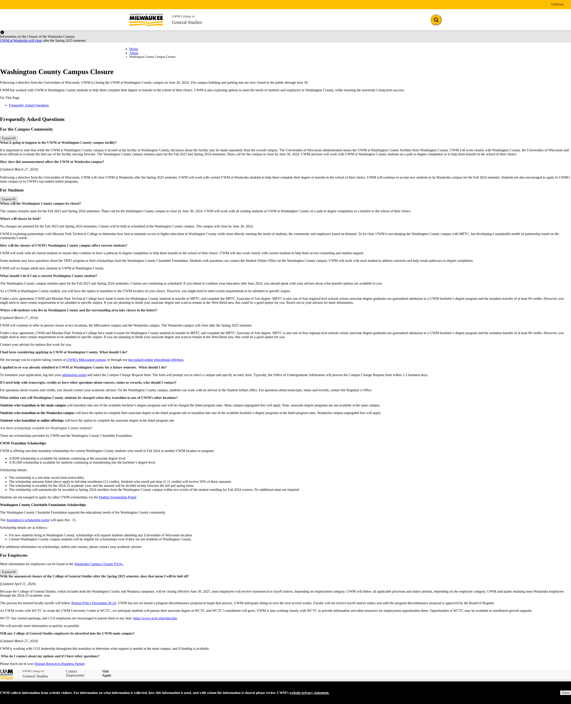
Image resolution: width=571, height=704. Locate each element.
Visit (105, 671)
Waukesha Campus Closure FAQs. (98, 564)
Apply (106, 675)
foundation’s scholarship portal (28, 520)
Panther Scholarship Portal (117, 497)
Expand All (9, 138)
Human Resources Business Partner (60, 664)
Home (133, 49)
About (133, 53)
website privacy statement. (309, 693)
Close (565, 692)
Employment (75, 675)
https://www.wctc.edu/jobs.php (155, 618)
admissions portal (74, 375)
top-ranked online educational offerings (155, 360)
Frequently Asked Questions (29, 105)
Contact (71, 671)
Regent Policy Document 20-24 (93, 603)
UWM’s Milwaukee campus (86, 360)
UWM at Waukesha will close (21, 40)
